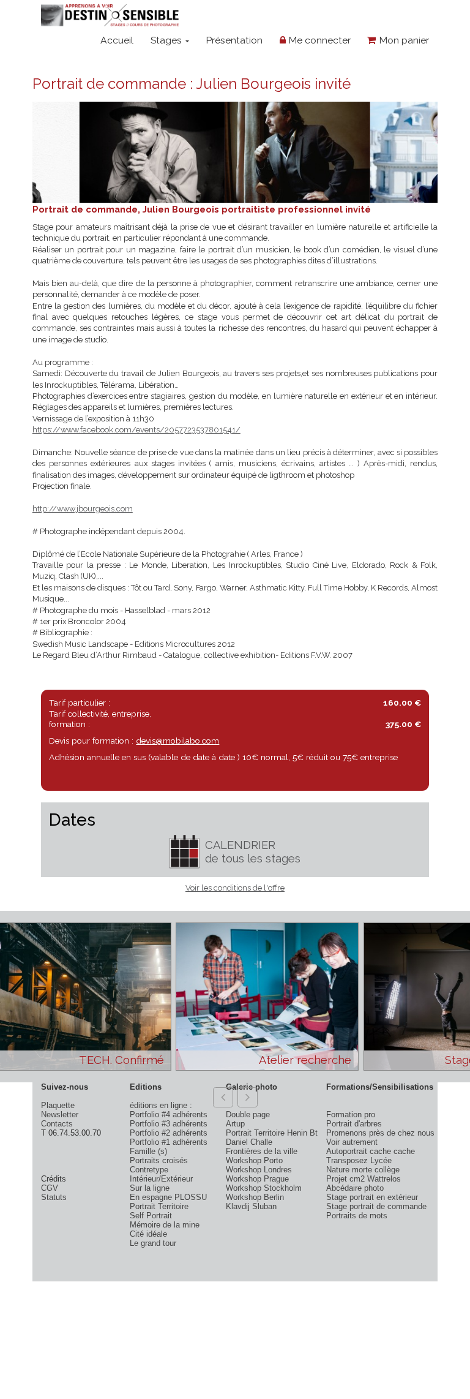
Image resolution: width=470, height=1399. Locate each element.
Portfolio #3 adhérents (168, 1123)
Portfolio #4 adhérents (168, 1114)
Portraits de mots (356, 1215)
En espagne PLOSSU (168, 1197)
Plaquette (58, 1105)
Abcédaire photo (355, 1188)
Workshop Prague (257, 1178)
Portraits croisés (159, 1160)
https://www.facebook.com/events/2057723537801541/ (136, 429)
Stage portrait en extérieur (372, 1197)
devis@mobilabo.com (177, 740)
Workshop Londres (259, 1169)
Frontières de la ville (261, 1151)
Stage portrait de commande (376, 1206)
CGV (49, 1188)
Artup (235, 1123)
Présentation (234, 40)
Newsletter (59, 1114)
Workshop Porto (254, 1160)
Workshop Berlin (255, 1197)
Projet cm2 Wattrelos (363, 1178)
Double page (248, 1114)
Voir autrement (352, 1142)
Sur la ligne (150, 1188)
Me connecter (318, 40)
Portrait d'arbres (354, 1123)
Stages (167, 40)
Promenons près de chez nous (380, 1132)
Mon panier (402, 40)
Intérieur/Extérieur (161, 1178)
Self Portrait (151, 1215)
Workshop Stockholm (264, 1188)
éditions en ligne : (161, 1105)
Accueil (116, 40)
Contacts (57, 1123)
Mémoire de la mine (165, 1224)
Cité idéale (148, 1234)
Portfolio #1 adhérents (168, 1142)
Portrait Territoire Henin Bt (272, 1132)
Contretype (149, 1169)
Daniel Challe (249, 1142)
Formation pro (350, 1114)
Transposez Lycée (359, 1160)
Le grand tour (153, 1243)
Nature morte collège (363, 1169)
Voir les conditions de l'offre (235, 887)
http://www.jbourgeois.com (82, 508)
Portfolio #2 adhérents (168, 1132)
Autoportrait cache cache (370, 1151)
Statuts (54, 1197)
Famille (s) (148, 1151)
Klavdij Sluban (251, 1206)
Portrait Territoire (159, 1206)
